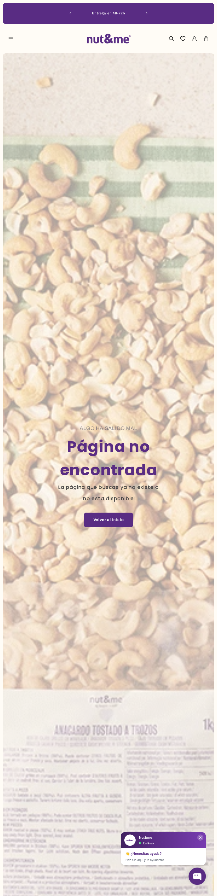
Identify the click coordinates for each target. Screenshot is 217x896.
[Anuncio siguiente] (146, 13)
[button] (11, 38)
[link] (108, 520)
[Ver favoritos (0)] (183, 39)
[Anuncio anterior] (70, 13)
